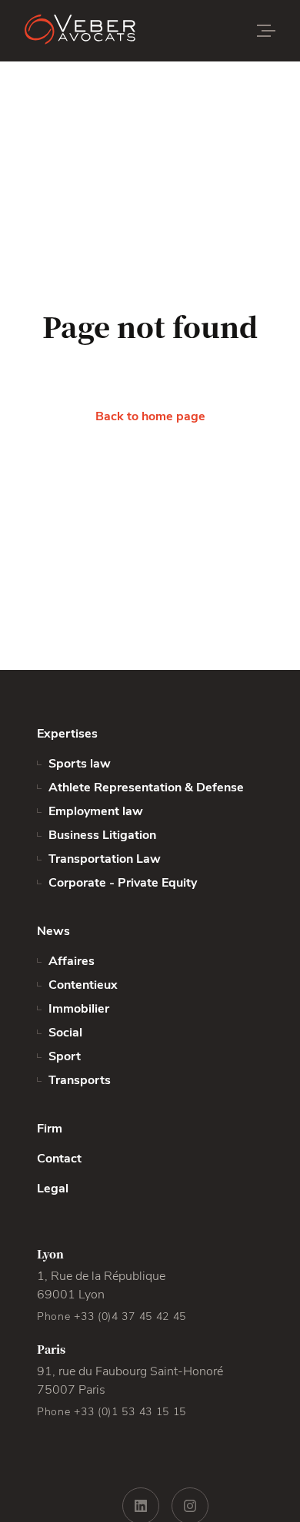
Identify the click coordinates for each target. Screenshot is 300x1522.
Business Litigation (102, 835)
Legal (52, 1188)
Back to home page (150, 416)
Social (65, 1032)
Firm (49, 1128)
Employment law (95, 811)
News (53, 931)
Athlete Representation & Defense (146, 787)
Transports (79, 1080)
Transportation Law (104, 859)
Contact (59, 1158)
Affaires (71, 961)
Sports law (79, 763)
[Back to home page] (117, 31)
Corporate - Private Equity (122, 882)
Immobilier (78, 1008)
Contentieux (83, 985)
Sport (64, 1056)
